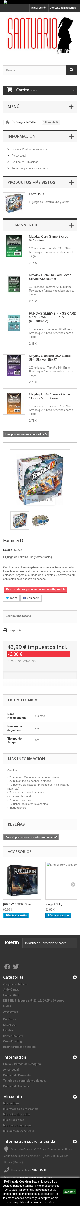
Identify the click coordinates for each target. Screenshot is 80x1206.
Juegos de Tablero (15, 984)
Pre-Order (9, 1019)
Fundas (8, 1030)
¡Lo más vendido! (24, 224)
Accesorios (10, 1011)
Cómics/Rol (11, 995)
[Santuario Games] (40, 34)
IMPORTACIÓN (13, 1035)
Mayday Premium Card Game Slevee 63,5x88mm (50, 277)
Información (21, 136)
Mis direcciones (13, 1120)
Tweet (13, 598)
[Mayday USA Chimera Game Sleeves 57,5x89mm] (14, 404)
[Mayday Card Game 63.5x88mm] (14, 246)
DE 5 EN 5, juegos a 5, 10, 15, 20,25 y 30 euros (33, 1000)
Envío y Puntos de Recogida (29, 149)
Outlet (7, 1006)
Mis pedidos (11, 1103)
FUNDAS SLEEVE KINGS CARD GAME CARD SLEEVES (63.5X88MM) (52, 317)
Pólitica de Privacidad (24, 162)
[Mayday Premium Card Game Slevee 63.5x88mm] (14, 284)
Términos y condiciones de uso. (31, 168)
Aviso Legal (18, 155)
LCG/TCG (9, 1024)
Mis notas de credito (16, 1114)
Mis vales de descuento (18, 1131)
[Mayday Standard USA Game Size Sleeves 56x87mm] (14, 365)
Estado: (8, 550)
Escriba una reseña (18, 615)
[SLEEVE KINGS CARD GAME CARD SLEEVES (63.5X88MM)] (14, 323)
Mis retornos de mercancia (20, 1108)
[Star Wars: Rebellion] (22, 881)
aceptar (69, 1191)
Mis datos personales (17, 1125)
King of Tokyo (54, 904)
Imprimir (15, 630)
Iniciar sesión (38, 7)
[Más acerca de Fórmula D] (14, 203)
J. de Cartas (11, 989)
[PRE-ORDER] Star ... (18, 904)
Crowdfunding (12, 1041)
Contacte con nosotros (63, 7)
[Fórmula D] (19, 520)
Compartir (32, 598)
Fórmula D (36, 194)
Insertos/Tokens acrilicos (19, 1046)
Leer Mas (48, 1202)
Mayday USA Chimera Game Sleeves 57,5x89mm (49, 396)
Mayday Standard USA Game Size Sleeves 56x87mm (50, 357)
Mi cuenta (12, 1096)
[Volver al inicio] (8, 122)
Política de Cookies (16, 1086)
